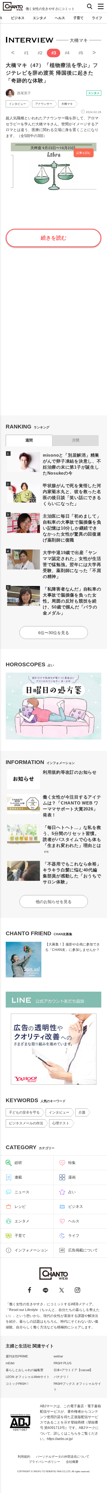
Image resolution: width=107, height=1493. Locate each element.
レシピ (20, 1206)
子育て (78, 18)
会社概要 (72, 1461)
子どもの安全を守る (24, 1112)
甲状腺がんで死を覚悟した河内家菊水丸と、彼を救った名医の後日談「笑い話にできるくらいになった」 (72, 494)
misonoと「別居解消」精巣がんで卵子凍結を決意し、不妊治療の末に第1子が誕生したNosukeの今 (72, 464)
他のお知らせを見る (54, 901)
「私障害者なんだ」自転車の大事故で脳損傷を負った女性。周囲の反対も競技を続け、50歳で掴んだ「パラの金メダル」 (72, 601)
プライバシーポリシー (44, 1461)
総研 (18, 1163)
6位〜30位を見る (53, 632)
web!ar (58, 1356)
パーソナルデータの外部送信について (62, 1456)
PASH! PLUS (62, 1363)
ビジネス (18, 18)
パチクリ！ (61, 1376)
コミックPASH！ (17, 1383)
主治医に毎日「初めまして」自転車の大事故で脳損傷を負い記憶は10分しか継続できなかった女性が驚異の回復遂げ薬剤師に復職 (72, 528)
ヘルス (60, 18)
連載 (18, 1177)
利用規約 (24, 1456)
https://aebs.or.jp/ (60, 1439)
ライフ (97, 18)
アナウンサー (43, 103)
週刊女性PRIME (17, 1356)
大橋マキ (67, 103)
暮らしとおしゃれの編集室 (24, 1370)
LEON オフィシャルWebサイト (28, 1376)
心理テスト (60, 1123)
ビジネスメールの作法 (26, 1123)
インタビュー (17, 103)
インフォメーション (31, 1250)
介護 (81, 1112)
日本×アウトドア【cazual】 (73, 1370)
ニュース (22, 1192)
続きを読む (53, 238)
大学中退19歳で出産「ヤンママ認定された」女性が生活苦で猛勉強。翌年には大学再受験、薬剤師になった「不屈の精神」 (72, 564)
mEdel (10, 1363)
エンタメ (40, 18)
